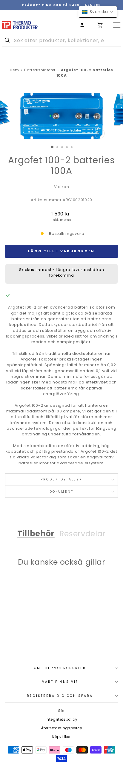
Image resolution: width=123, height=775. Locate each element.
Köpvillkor (61, 736)
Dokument (61, 491)
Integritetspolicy (62, 719)
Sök (61, 710)
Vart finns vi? (60, 682)
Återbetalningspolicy (61, 728)
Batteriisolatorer (40, 70)
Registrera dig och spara (60, 696)
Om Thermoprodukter (60, 668)
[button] (98, 11)
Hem (14, 70)
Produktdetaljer (61, 479)
